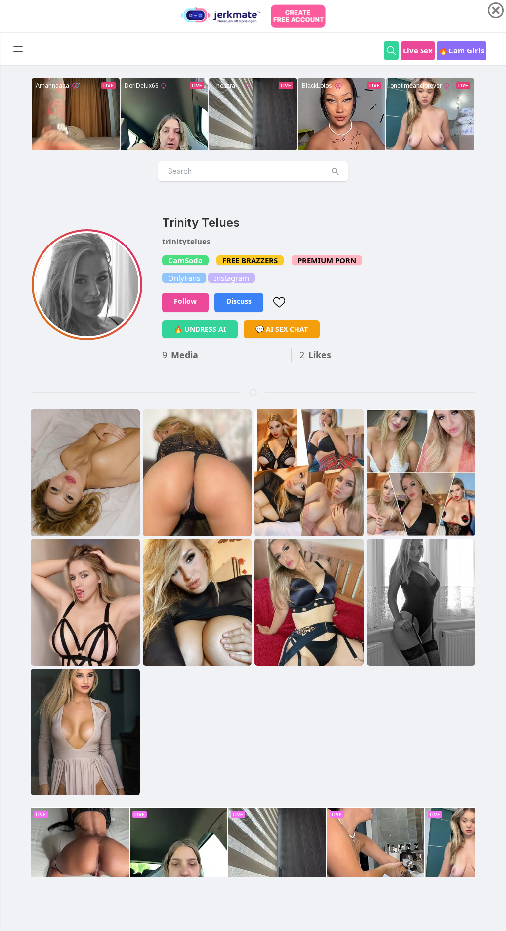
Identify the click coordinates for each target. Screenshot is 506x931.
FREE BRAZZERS (250, 260)
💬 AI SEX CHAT (281, 329)
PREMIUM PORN (326, 260)
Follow (185, 301)
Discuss (239, 301)
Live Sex (418, 50)
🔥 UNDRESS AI (200, 329)
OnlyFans (184, 278)
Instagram (231, 278)
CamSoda (185, 260)
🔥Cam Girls (461, 50)
